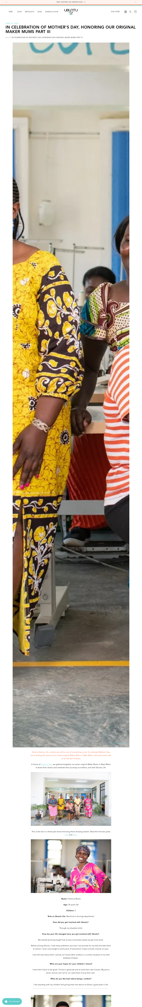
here (67, 835)
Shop (19, 12)
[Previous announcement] (6, 2)
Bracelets (29, 12)
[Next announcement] (135, 2)
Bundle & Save (51, 12)
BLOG (8, 37)
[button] (18, 11)
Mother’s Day (46, 764)
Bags (40, 12)
